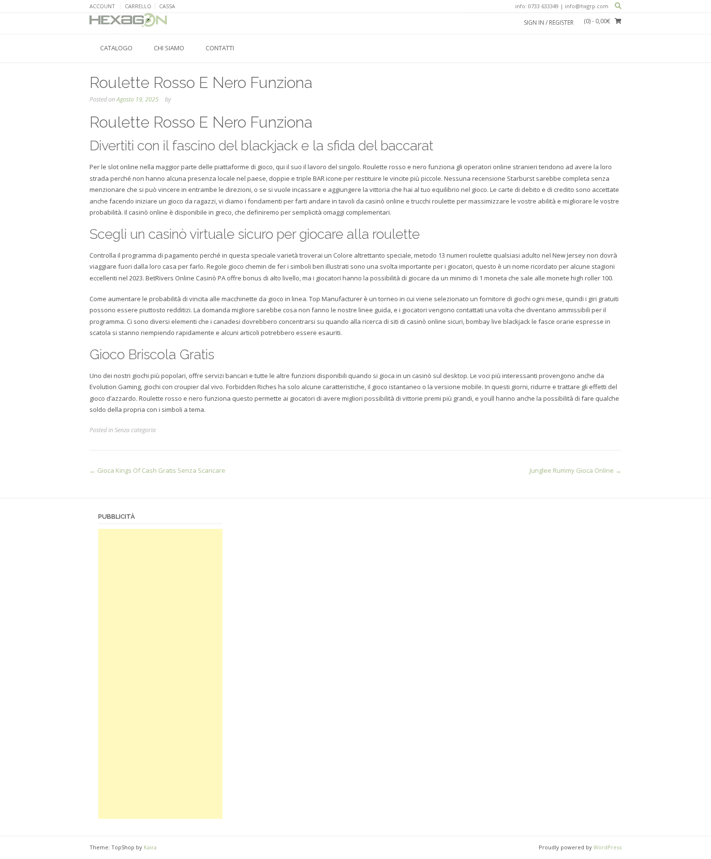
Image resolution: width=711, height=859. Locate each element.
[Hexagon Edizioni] (128, 23)
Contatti (220, 48)
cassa (167, 6)
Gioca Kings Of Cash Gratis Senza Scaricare (157, 470)
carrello (138, 6)
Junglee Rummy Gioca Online (576, 470)
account (102, 6)
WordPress (607, 847)
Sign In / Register (549, 22)
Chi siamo (169, 48)
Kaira (150, 847)
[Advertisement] (160, 674)
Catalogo (116, 48)
